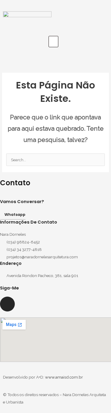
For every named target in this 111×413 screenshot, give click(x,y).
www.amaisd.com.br (64, 377)
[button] (53, 41)
